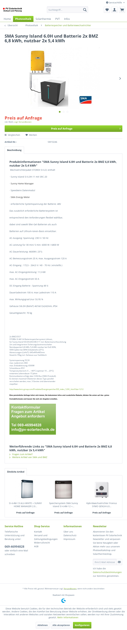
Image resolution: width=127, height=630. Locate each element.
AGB (36, 546)
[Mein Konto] (114, 10)
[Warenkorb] (122, 10)
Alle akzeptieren (61, 625)
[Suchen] (85, 10)
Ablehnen (42, 625)
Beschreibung (14, 150)
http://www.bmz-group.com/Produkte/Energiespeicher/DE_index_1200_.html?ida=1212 (46, 389)
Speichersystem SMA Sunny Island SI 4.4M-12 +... (63, 505)
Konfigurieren (82, 625)
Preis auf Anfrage (61, 128)
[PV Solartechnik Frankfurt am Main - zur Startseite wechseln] (13, 10)
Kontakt (38, 531)
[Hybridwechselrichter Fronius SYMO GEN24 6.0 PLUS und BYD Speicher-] (101, 489)
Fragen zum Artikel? (22, 454)
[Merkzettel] (107, 10)
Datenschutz (70, 535)
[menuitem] (67, 10)
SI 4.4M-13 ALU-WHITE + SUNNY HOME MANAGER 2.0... (25, 505)
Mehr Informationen (67, 617)
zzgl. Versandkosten (22, 122)
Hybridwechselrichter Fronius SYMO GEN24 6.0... (101, 505)
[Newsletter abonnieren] (119, 562)
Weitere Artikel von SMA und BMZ (29, 457)
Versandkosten (70, 588)
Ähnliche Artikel (15, 471)
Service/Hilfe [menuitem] (115, 2)
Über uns (68, 531)
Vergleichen (13, 134)
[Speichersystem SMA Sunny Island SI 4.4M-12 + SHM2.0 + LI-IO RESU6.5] (63, 489)
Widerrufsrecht (42, 542)
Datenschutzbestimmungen (107, 572)
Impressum (69, 539)
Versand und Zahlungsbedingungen (46, 537)
